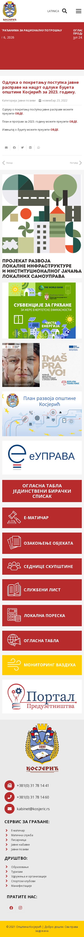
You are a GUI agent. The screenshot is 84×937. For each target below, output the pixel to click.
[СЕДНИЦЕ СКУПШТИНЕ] (15, 566)
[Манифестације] (7, 885)
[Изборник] (78, 11)
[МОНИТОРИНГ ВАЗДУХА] (15, 665)
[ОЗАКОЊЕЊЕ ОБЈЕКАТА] (15, 543)
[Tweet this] (22, 147)
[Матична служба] (7, 835)
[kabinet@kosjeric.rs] (10, 809)
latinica (53, 11)
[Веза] (10, 11)
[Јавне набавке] (7, 844)
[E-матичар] (7, 830)
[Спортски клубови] (7, 881)
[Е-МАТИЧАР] (15, 518)
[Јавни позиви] (7, 849)
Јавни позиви (27, 100)
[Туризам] (7, 871)
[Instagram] (20, 907)
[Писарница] (7, 840)
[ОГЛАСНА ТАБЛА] (15, 640)
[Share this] (14, 147)
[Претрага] (64, 11)
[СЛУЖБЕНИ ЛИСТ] (15, 590)
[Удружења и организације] (7, 876)
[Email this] (6, 147)
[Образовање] (7, 867)
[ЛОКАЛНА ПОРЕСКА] (15, 615)
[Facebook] (11, 907)
